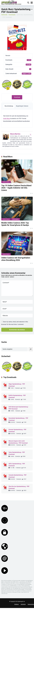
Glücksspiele (15, 219)
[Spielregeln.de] (11, 2)
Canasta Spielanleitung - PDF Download (18, 476)
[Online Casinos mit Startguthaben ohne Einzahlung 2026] (17, 243)
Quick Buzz (6, 118)
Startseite (4, 15)
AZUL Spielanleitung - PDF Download (17, 465)
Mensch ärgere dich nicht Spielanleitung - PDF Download (18, 442)
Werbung (16, 604)
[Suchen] (31, 349)
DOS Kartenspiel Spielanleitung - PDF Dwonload (19, 408)
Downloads (12, 15)
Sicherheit (23, 604)
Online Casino (6, 181)
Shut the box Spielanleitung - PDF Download (19, 487)
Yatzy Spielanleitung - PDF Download (17, 453)
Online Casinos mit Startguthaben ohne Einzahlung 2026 (15, 259)
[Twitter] (30, 134)
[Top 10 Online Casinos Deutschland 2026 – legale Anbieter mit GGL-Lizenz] (17, 171)
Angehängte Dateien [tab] (22, 106)
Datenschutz (31, 604)
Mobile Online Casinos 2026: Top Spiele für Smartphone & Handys (15, 224)
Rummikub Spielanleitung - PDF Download (18, 419)
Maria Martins (15, 134)
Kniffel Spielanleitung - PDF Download (17, 396)
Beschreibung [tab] (9, 106)
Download (17, 97)
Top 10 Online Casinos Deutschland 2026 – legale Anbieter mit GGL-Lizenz (16, 187)
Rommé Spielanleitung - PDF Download (17, 430)
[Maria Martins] (5, 140)
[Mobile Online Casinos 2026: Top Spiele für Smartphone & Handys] (17, 208)
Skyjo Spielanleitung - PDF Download (17, 385)
